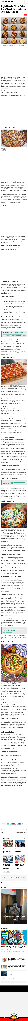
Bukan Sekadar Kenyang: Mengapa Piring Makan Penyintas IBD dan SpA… (17, 959)
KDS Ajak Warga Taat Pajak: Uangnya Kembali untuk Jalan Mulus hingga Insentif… (14, 918)
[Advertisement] (14, 62)
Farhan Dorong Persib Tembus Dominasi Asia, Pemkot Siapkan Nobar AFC (13, 947)
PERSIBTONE (3, 944)
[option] (14, 906)
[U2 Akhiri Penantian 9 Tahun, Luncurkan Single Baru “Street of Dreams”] (20, 843)
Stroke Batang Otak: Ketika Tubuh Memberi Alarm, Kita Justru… (16, 972)
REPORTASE (14, 890)
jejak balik (17, 877)
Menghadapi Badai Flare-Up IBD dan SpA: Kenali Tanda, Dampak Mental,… (16, 966)
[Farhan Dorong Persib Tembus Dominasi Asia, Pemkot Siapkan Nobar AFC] (14, 937)
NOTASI (25, 14)
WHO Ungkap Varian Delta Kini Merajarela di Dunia (21, 832)
